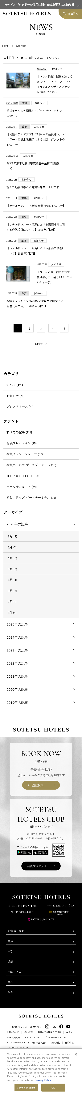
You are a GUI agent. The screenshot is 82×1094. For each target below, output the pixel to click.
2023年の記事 (17, 650)
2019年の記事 (17, 703)
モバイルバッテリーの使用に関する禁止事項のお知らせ (39, 4)
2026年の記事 (17, 524)
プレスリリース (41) (19, 406)
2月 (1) (12, 601)
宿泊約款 (69, 1043)
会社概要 (28, 1032)
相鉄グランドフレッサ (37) (24, 454)
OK (53, 1087)
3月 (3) (12, 590)
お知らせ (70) (15, 395)
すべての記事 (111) (19, 432)
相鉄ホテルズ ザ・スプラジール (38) (31, 465)
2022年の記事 (17, 663)
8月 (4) (12, 536)
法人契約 (55, 1043)
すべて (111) (14, 384)
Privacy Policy (43, 1080)
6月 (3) (12, 558)
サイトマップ (26, 1048)
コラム (69, 1032)
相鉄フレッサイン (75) (21, 443)
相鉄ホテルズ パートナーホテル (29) (31, 497)
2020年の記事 (17, 689)
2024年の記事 (17, 637)
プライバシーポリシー (55, 1037)
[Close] (76, 1054)
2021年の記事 (17, 676)
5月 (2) (12, 569)
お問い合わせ (12, 1032)
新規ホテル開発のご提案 (49, 1032)
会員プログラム (37, 866)
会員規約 (10, 1048)
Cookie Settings (26, 1087)
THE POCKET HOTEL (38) (23, 475)
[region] (41, 1071)
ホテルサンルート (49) (21, 486)
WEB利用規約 (13, 1037)
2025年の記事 (17, 624)
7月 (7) (12, 547)
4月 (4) (12, 579)
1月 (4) (12, 612)
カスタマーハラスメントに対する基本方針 (26, 1043)
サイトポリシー (32, 1037)
